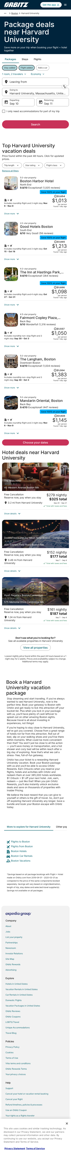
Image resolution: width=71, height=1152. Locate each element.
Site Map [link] (10, 959)
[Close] (67, 1123)
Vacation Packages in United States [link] (23, 1005)
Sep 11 (48, 103)
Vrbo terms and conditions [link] (18, 1063)
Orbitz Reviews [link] (13, 1011)
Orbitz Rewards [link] (13, 964)
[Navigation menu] (65, 5)
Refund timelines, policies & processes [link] (24, 1104)
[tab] (10, 59)
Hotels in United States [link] (17, 984)
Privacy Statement (14, 1148)
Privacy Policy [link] (12, 1047)
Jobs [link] (8, 931)
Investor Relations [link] (14, 953)
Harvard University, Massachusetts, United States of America (39, 93)
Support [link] (9, 1088)
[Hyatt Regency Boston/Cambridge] (35, 600)
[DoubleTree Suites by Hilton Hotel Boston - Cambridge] (35, 543)
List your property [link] (14, 937)
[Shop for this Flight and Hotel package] (35, 191)
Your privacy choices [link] (16, 1074)
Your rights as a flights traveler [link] (20, 1115)
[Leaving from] (35, 82)
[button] (35, 214)
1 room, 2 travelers (12, 74)
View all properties (35, 647)
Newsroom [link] (11, 948)
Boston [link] (14, 13)
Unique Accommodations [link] (18, 1027)
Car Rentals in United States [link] (19, 994)
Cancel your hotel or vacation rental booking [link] (27, 1093)
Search (35, 124)
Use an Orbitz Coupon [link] (16, 1110)
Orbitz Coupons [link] (13, 1016)
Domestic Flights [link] (14, 1000)
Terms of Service (35, 1148)
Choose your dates (35, 442)
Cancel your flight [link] (14, 1099)
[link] (35, 842)
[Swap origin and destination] (64, 86)
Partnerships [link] (12, 942)
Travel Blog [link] (11, 1033)
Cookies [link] (9, 1052)
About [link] (8, 926)
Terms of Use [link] (12, 1058)
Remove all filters (10, 170)
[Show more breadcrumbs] (5, 13)
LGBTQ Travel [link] (12, 1022)
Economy (36, 74)
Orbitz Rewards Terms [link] (16, 1069)
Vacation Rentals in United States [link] (22, 989)
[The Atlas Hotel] (35, 486)
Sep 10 (14, 103)
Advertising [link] (11, 970)
